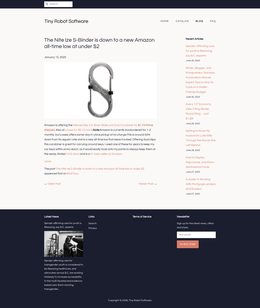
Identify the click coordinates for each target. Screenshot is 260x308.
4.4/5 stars (72, 153)
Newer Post (146, 183)
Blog (199, 21)
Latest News (51, 216)
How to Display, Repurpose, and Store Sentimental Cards (200, 162)
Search (92, 223)
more (47, 161)
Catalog (182, 21)
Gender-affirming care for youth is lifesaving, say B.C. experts (200, 51)
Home (165, 21)
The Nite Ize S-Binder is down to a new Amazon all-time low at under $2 (100, 168)
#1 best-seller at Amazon (106, 153)
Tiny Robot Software (140, 300)
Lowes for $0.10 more (78, 129)
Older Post (54, 183)
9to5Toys (72, 173)
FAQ (213, 21)
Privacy (92, 228)
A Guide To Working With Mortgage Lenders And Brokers (201, 184)
